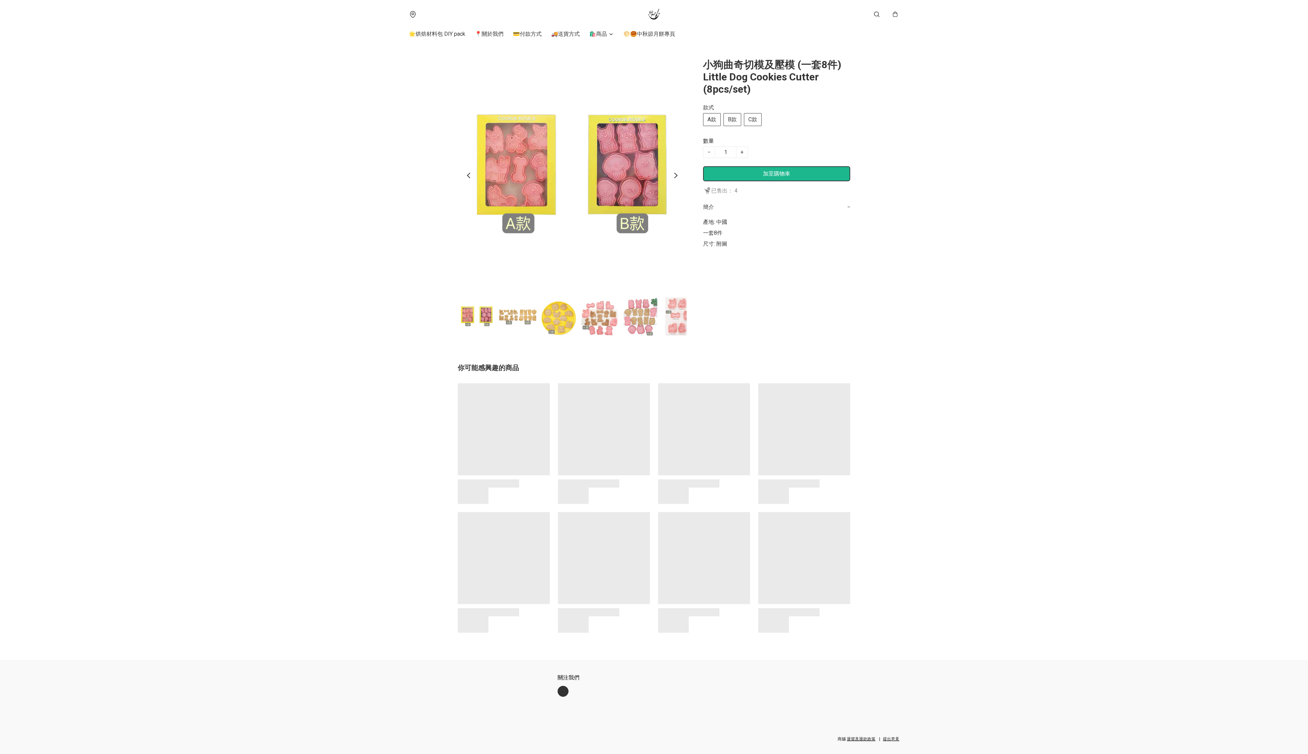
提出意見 (891, 739)
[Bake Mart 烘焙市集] (654, 14)
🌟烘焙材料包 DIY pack (437, 34)
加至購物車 (776, 173)
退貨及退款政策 (861, 739)
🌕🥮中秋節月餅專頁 (649, 34)
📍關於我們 (489, 34)
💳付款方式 (527, 34)
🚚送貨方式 (565, 34)
